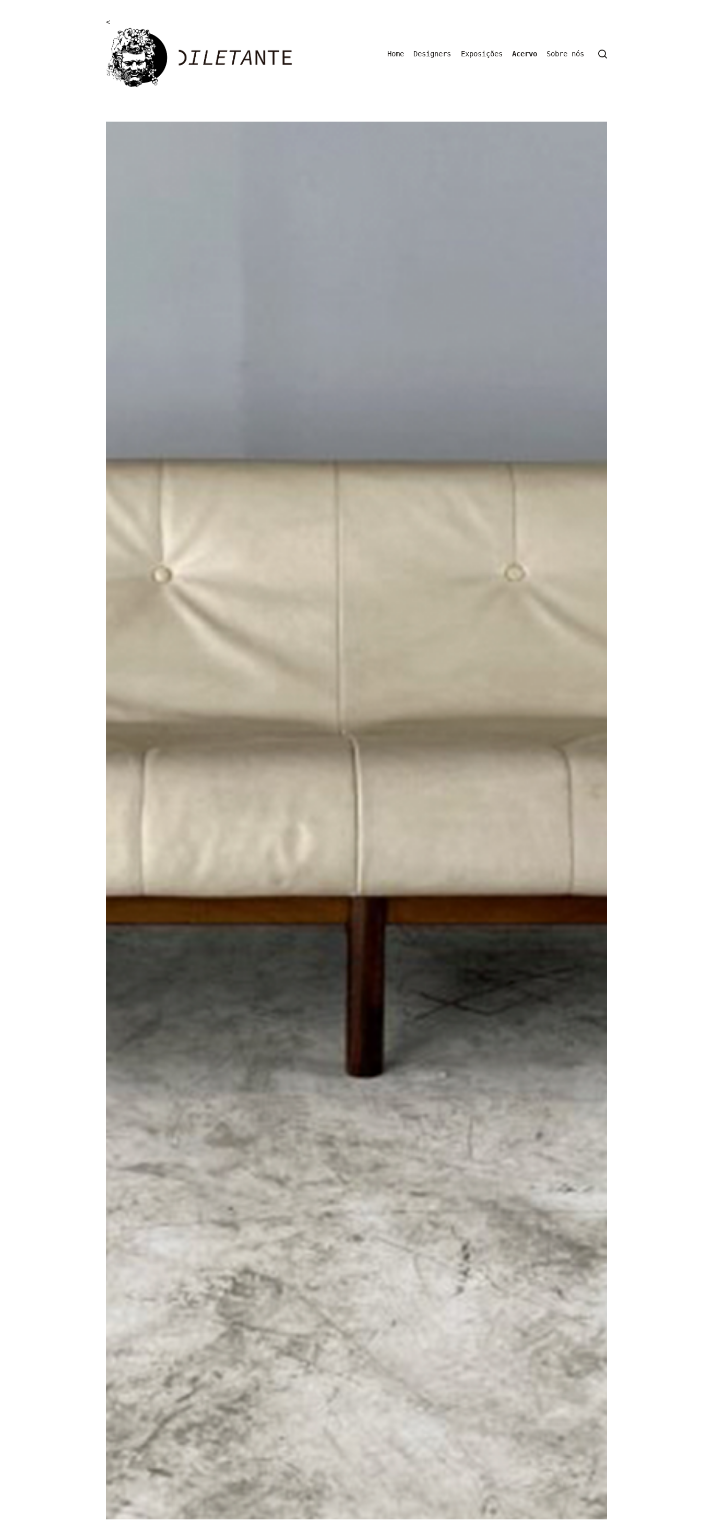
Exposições (482, 54)
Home (395, 54)
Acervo (524, 54)
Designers (432, 54)
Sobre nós (565, 54)
